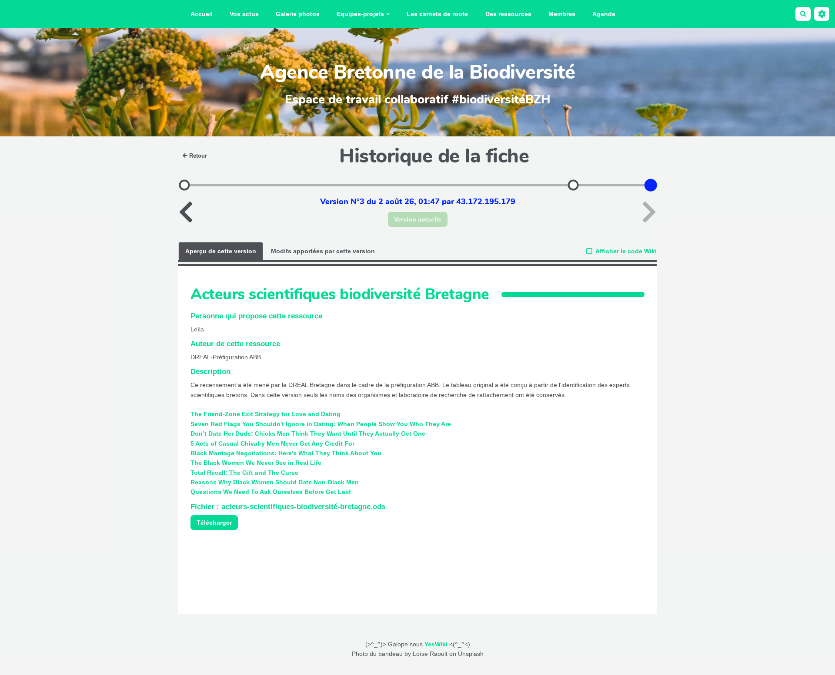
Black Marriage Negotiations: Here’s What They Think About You (285, 453)
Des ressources (508, 13)
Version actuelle (417, 219)
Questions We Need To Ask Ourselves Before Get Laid (270, 491)
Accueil (201, 13)
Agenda (603, 13)
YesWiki (436, 644)
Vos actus (244, 13)
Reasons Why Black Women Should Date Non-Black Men (274, 482)
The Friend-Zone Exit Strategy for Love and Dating (265, 413)
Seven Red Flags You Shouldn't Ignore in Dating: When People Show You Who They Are (320, 423)
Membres (561, 13)
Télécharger (214, 522)
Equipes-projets (360, 13)
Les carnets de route (437, 13)
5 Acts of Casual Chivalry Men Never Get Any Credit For (272, 443)
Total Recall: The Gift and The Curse (244, 472)
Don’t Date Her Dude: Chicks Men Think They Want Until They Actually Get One (307, 433)
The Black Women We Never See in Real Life (255, 462)
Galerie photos (298, 13)
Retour (198, 156)
